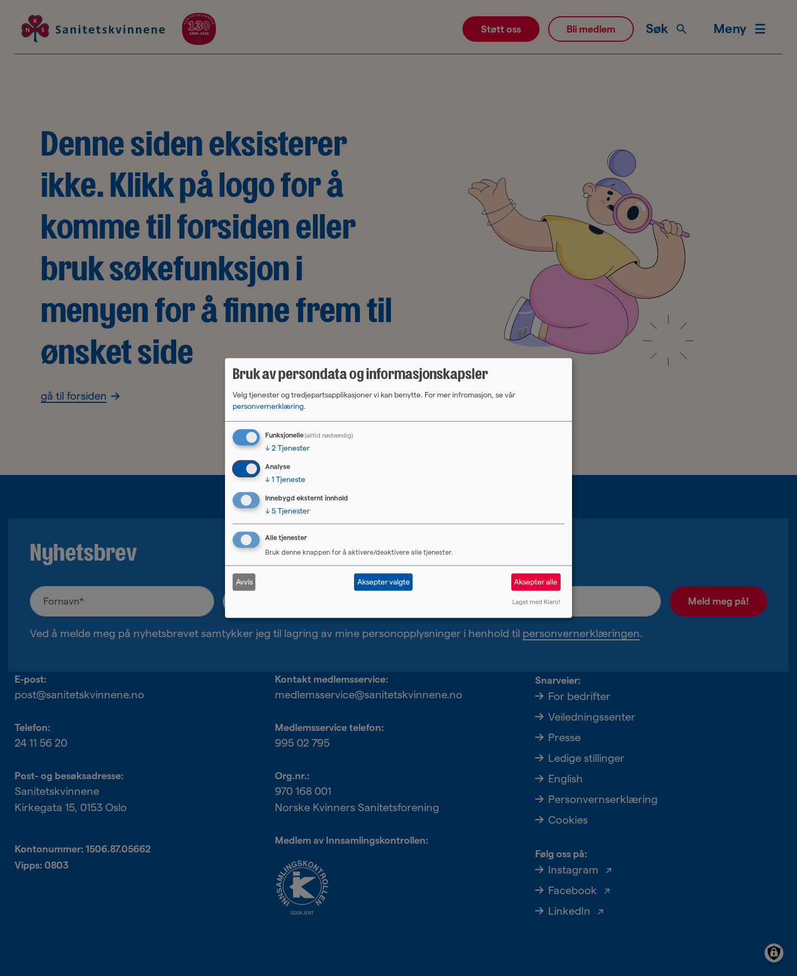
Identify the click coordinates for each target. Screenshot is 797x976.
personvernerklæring (268, 406)
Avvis (244, 581)
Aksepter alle (535, 581)
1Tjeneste (285, 479)
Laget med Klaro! (536, 601)
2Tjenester (287, 448)
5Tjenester (287, 510)
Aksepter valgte (383, 581)
